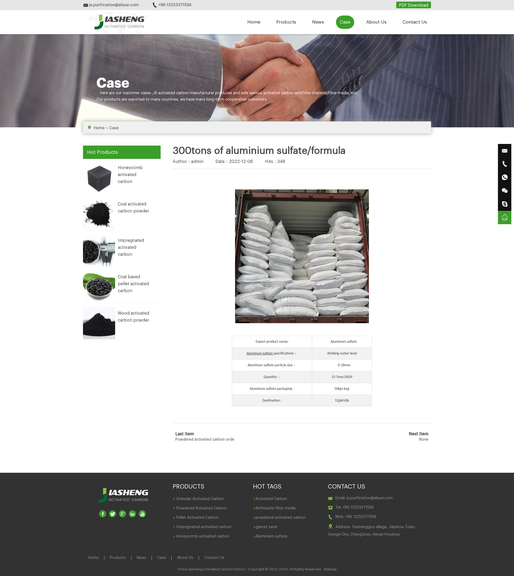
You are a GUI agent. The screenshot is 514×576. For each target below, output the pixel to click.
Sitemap (330, 569)
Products (286, 22)
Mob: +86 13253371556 (355, 517)
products (112, 99)
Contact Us (415, 22)
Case (345, 22)
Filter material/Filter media (326, 93)
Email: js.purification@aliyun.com (364, 498)
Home (253, 22)
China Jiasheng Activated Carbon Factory (211, 569)
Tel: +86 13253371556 (354, 507)
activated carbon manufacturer (186, 93)
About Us (376, 22)
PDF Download (413, 5)
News (318, 22)
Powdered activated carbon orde (204, 439)
